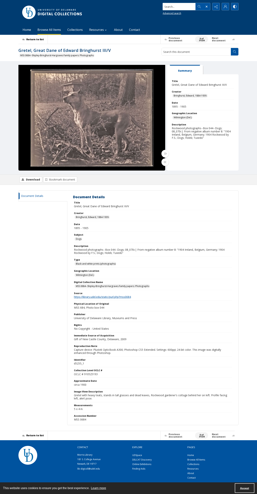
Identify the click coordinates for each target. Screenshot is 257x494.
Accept (244, 488)
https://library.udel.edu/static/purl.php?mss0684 (102, 297)
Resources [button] (96, 30)
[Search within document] (234, 51)
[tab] (185, 69)
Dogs (78, 239)
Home (27, 30)
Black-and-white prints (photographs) (96, 263)
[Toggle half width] (165, 162)
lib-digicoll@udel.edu (88, 468)
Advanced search (172, 13)
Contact (134, 30)
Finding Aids (138, 468)
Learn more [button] (98, 488)
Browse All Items (49, 30)
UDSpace (137, 455)
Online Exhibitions (141, 464)
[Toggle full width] (165, 153)
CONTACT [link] (82, 447)
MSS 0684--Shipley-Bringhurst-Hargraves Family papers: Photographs (57, 55)
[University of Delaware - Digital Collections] (52, 12)
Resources (192, 468)
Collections (75, 30)
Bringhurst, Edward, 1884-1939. (190, 95)
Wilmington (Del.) (183, 117)
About (118, 30)
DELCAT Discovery (142, 459)
